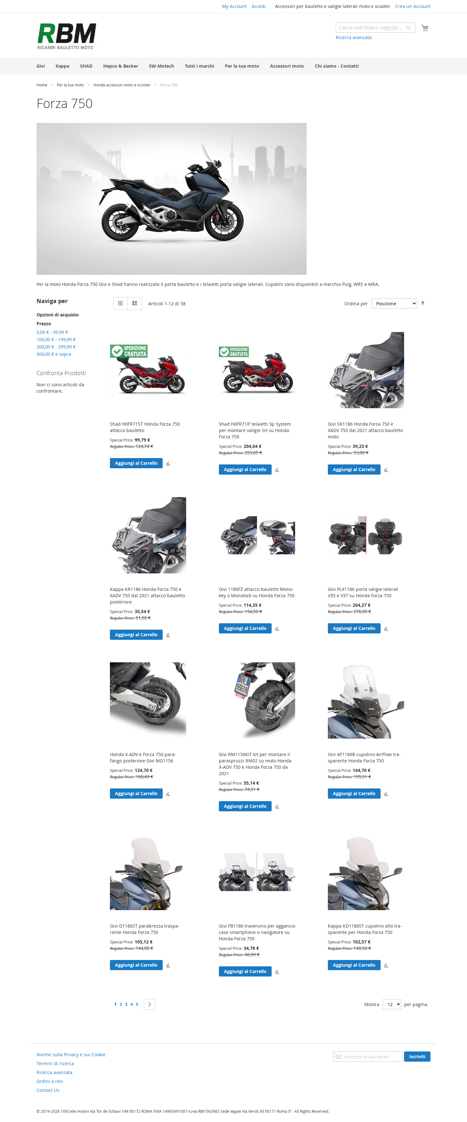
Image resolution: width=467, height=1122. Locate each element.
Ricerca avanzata (354, 37)
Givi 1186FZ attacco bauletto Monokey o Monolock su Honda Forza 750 (256, 592)
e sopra (54, 354)
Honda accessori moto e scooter (122, 84)
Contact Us (48, 1090)
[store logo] (67, 36)
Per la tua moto (71, 84)
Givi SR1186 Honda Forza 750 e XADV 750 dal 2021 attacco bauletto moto (365, 430)
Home (42, 84)
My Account (234, 6)
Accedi (259, 6)
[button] (168, 463)
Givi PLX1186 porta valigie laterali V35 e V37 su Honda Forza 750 (363, 592)
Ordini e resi (50, 1081)
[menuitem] (41, 65)
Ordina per (356, 304)
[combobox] (375, 28)
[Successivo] (149, 1004)
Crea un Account (412, 6)
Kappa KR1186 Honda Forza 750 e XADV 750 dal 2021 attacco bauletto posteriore (147, 595)
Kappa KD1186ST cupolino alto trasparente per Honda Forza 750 (365, 929)
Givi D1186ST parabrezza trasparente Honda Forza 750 (144, 929)
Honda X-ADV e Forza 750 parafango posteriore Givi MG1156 (143, 757)
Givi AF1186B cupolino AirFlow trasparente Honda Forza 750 (364, 757)
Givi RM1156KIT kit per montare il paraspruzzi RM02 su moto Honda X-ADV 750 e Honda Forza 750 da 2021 (255, 763)
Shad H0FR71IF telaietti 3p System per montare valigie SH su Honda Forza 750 (255, 430)
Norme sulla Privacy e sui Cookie (71, 1054)
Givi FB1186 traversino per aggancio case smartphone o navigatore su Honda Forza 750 (257, 932)
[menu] (233, 65)
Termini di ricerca (55, 1063)
